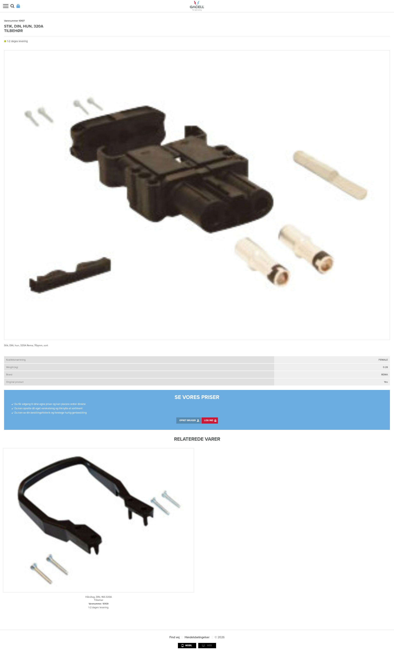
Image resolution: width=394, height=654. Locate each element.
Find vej (175, 637)
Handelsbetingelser (197, 637)
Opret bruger (187, 420)
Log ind (208, 420)
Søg (12, 6)
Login (18, 6)
